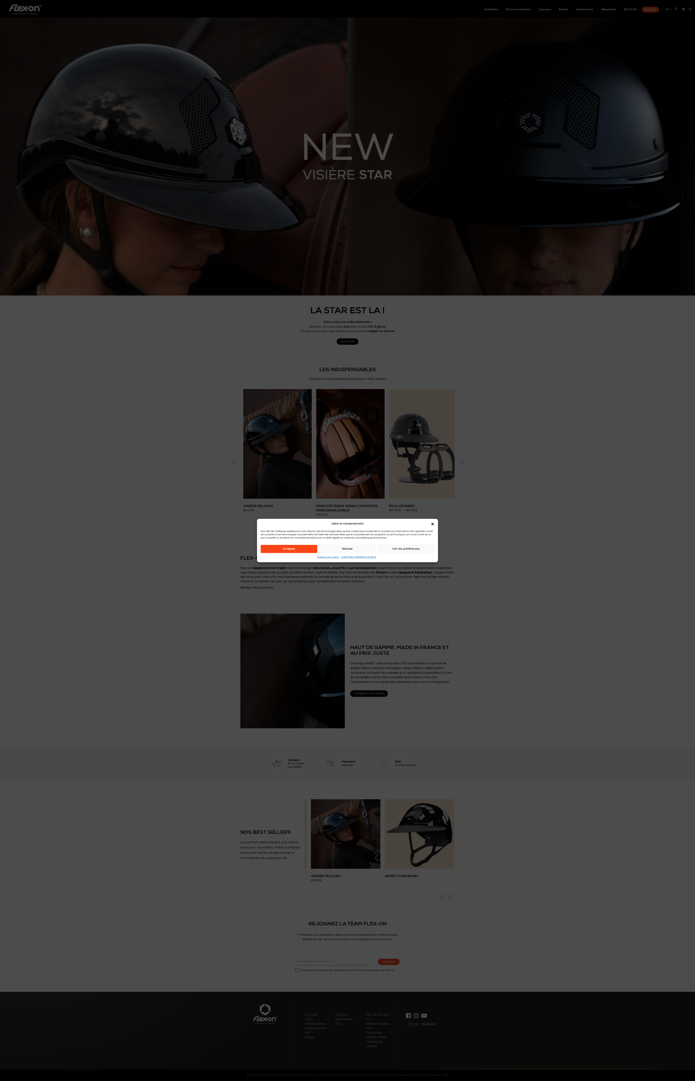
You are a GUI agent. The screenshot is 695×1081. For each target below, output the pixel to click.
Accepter (289, 549)
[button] (432, 524)
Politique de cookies (328, 557)
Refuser (347, 549)
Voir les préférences (406, 549)
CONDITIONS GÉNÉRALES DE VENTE (358, 557)
